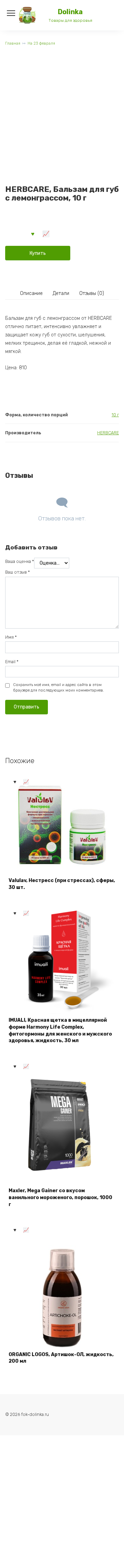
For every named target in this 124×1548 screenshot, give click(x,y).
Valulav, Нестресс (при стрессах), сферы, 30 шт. (62, 884)
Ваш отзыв (17, 572)
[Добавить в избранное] (33, 233)
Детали (61, 293)
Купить (38, 253)
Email (12, 661)
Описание (31, 293)
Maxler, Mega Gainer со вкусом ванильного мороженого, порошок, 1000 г (60, 1197)
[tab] (31, 293)
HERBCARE (108, 432)
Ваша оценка (19, 561)
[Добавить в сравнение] (46, 233)
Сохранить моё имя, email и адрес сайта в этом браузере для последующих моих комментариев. (58, 688)
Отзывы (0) (91, 293)
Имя (11, 637)
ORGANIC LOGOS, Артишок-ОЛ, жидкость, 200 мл (61, 1358)
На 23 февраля (41, 43)
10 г (115, 414)
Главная (12, 43)
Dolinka (70, 12)
